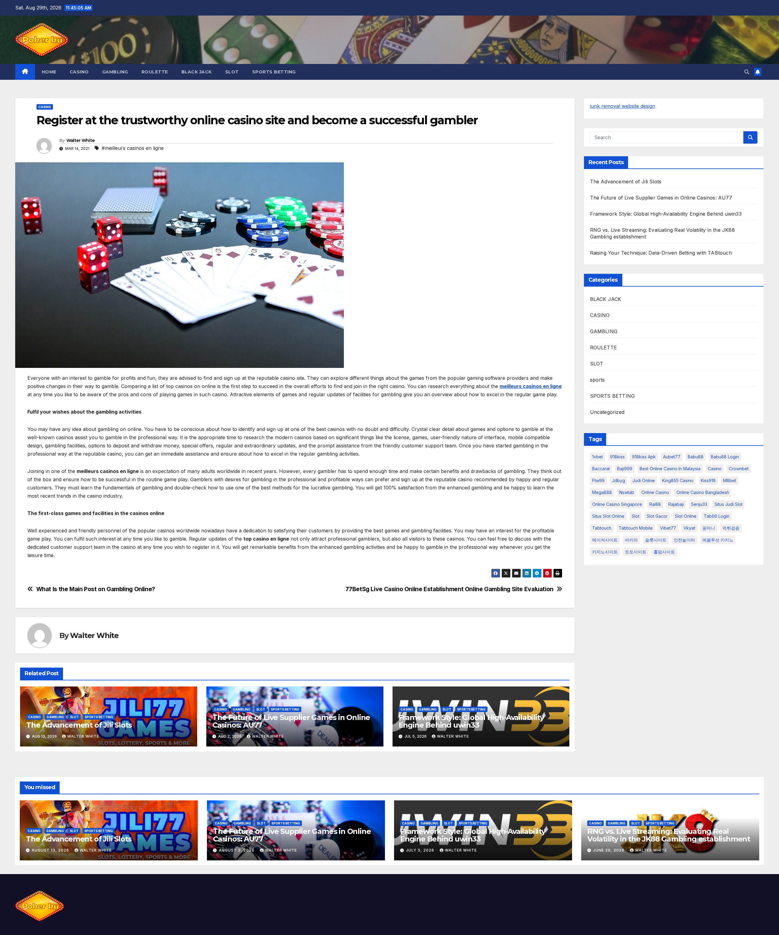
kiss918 (708, 480)
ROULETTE (154, 72)
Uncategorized (607, 412)
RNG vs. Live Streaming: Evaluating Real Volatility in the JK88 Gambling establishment (668, 835)
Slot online (686, 516)
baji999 (624, 468)
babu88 (696, 456)
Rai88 (655, 504)
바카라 (631, 539)
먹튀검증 (730, 528)
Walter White (80, 140)
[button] (746, 72)
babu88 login (725, 456)
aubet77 (671, 456)
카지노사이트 (605, 551)
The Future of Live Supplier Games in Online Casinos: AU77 (291, 721)
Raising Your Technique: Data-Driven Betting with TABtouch (661, 253)
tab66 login (716, 516)
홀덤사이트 (664, 551)
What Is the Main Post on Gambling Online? (95, 589)
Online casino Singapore (617, 504)
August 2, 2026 (237, 850)
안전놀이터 (684, 539)
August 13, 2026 (51, 850)
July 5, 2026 (420, 850)
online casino (655, 492)
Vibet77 (668, 528)
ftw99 (598, 480)
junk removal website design (622, 106)
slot (635, 516)
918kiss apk (644, 456)
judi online (643, 480)
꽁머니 (708, 528)
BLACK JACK (196, 72)
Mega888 (602, 492)
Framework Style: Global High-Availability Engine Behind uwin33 (471, 721)
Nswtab (626, 492)
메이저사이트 (605, 539)
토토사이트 (635, 551)
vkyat (689, 528)
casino (714, 468)
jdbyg (618, 480)
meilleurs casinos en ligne (531, 386)
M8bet (729, 480)
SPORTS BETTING (274, 72)
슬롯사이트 (655, 539)
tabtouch (601, 528)
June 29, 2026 (609, 850)
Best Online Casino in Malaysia (670, 468)
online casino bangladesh (702, 492)
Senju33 (699, 504)
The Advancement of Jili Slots (79, 725)
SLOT (232, 72)
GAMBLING (115, 72)
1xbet (597, 456)
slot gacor (657, 516)
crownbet (739, 468)
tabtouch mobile (636, 528)
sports (597, 380)
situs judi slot (728, 504)
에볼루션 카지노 (717, 539)
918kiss (617, 456)
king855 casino (677, 480)
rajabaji (676, 504)
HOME (49, 72)
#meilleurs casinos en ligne (133, 148)
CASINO (79, 72)
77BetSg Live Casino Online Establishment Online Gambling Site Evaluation (449, 589)
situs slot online (608, 516)
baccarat (601, 468)
